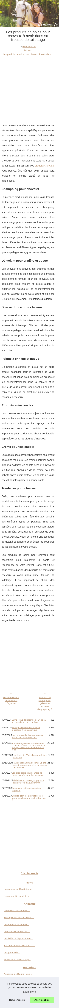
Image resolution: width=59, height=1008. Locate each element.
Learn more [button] (29, 991)
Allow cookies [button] (42, 1000)
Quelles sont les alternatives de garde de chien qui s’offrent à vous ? (29, 798)
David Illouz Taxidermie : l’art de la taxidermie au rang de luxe (29, 721)
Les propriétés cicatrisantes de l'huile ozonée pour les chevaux (27, 774)
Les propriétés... (12, 952)
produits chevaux (44, 165)
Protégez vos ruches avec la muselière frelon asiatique (26, 728)
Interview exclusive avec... (17, 931)
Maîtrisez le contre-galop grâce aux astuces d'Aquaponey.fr (44, 703)
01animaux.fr (29, 46)
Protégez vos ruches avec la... (19, 917)
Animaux (28, 50)
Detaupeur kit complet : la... (17, 896)
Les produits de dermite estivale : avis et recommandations (28, 736)
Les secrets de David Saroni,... (19, 889)
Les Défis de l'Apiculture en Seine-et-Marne (30, 756)
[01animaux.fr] (29, 13)
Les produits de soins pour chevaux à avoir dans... (28, 54)
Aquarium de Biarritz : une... (18, 974)
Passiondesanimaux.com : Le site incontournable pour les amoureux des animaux (30, 765)
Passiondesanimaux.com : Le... (19, 945)
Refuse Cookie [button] (17, 1000)
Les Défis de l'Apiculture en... (18, 938)
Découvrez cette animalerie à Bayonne (11, 700)
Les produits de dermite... (16, 924)
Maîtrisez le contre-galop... (17, 959)
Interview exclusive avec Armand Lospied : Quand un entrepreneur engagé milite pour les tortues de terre (28, 746)
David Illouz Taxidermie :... (17, 910)
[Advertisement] (29, 87)
